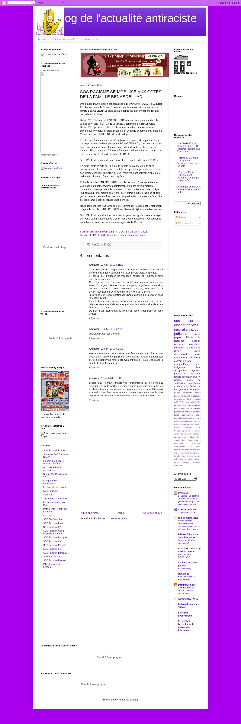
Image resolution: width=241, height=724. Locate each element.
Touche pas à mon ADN (55, 498)
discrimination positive (187, 354)
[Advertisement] (121, 483)
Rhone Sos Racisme (49, 70)
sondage (178, 465)
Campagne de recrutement (50, 482)
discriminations (186, 325)
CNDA (176, 421)
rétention (197, 462)
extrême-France (182, 364)
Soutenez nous (89, 39)
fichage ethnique (193, 412)
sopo (176, 396)
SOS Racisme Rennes (54, 560)
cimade (178, 380)
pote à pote (187, 456)
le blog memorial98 (188, 518)
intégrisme (179, 367)
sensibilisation (180, 418)
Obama (177, 405)
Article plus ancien (152, 513)
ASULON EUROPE (188, 598)
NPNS (198, 424)
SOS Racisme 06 (52, 549)
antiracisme (179, 399)
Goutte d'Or (195, 421)
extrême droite (181, 386)
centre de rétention (183, 434)
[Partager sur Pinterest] (109, 244)
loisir (189, 399)
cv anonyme (180, 437)
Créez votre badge (49, 155)
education (178, 443)
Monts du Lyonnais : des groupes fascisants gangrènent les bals (188, 162)
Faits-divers (185, 421)
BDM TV (47, 515)
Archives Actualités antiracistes (53, 468)
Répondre (94, 318)
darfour (191, 437)
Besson (196, 340)
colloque (197, 434)
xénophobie (180, 370)
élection (197, 399)
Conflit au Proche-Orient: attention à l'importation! (186, 590)
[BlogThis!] (98, 244)
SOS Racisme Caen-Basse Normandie (54, 532)
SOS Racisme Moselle (54, 545)
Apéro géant (194, 418)
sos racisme (187, 321)
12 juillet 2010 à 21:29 (112, 265)
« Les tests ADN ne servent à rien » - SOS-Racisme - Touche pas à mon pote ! (188, 147)
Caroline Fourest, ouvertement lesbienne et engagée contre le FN (188, 176)
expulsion (195, 344)
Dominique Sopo (187, 585)
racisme (179, 344)
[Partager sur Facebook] (105, 244)
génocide (183, 389)
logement (196, 370)
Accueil (41, 39)
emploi (197, 364)
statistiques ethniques (187, 357)
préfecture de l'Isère (183, 459)
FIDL (182, 402)
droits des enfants (191, 440)
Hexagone (183, 573)
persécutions (190, 450)
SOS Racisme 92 (52, 527)
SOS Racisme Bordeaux (55, 553)
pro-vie (198, 456)
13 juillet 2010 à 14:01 (112, 349)
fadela (198, 393)
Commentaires (186, 223)
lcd (183, 450)
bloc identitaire (194, 431)
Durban (193, 386)
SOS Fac (47, 494)
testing (192, 389)
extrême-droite (183, 360)
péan (176, 462)
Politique (188, 428)
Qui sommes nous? (63, 39)
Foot (198, 389)
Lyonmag (183, 493)
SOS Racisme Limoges (55, 537)
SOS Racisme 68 (52, 541)
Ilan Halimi (190, 402)
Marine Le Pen (187, 424)
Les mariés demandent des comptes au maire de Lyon (189, 189)
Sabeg (197, 350)
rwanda (186, 462)
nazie (198, 415)
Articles (182, 217)
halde (176, 415)
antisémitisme (194, 405)
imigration (182, 329)
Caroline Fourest (187, 509)
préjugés (197, 459)
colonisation (179, 408)
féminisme (196, 443)
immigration (187, 415)
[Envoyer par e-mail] (94, 244)
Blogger (134, 699)
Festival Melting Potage (55, 487)
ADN (176, 402)
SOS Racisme (50, 491)
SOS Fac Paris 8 (51, 556)
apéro (184, 431)
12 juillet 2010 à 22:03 (112, 329)
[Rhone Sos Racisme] (51, 151)
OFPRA (177, 428)
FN (199, 377)
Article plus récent (90, 513)
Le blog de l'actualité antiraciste (118, 18)
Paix (185, 405)
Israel (176, 424)
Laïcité (177, 393)
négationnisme (189, 377)
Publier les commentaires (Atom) (110, 518)
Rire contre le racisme (190, 396)
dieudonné (187, 393)
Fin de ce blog (184, 568)
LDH (198, 402)
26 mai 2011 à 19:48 (111, 378)
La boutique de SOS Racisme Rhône (53, 462)
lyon (198, 367)
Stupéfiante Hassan (187, 512)
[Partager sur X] (101, 244)
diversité (179, 347)
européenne (194, 383)
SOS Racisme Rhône (54, 450)
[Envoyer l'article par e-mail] (88, 244)
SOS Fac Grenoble (53, 519)
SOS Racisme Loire (53, 523)
